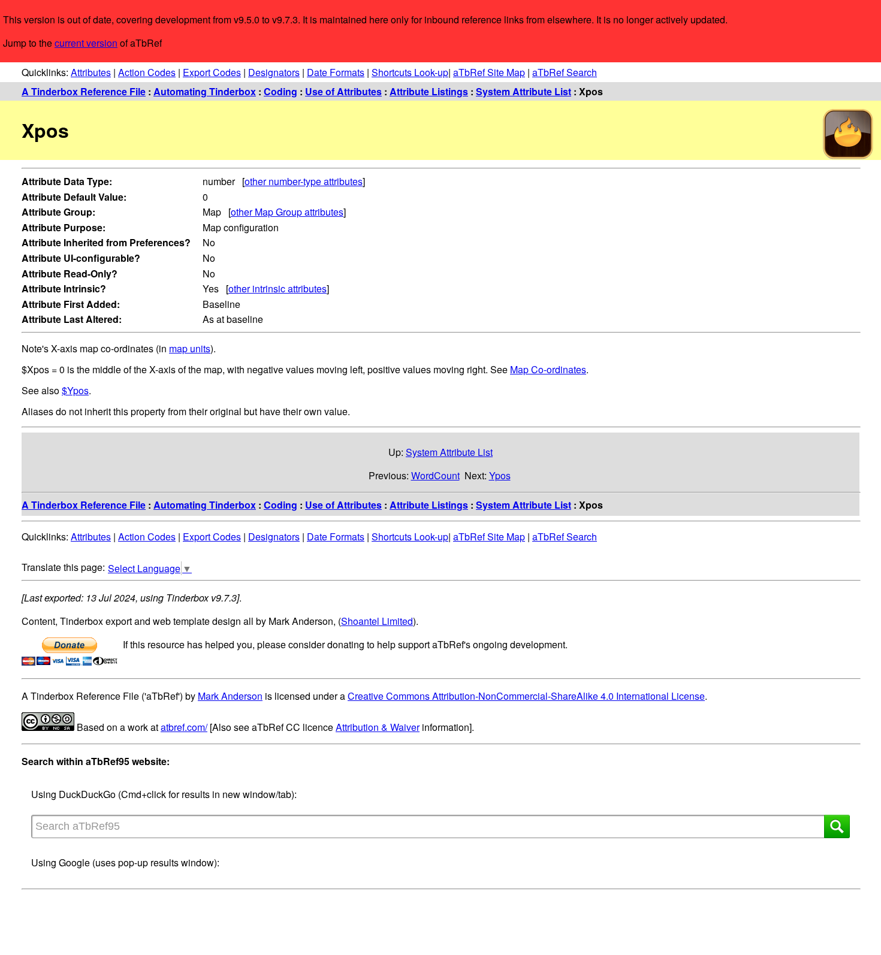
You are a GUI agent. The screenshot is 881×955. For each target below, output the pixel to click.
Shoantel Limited (377, 621)
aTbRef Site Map (489, 72)
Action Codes (147, 72)
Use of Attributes (343, 91)
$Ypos (75, 390)
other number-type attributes (304, 181)
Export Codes (212, 72)
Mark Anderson (230, 696)
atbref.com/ (184, 727)
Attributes (91, 72)
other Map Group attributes (287, 212)
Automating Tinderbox (204, 91)
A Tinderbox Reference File (84, 91)
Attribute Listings (429, 91)
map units (189, 348)
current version (86, 43)
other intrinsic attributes (277, 288)
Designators (274, 72)
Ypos (500, 475)
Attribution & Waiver (378, 727)
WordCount (435, 475)
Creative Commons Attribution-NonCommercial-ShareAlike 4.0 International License (526, 696)
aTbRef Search (564, 72)
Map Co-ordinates (548, 369)
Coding (280, 91)
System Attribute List (523, 91)
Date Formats (335, 72)
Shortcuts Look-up (410, 72)
